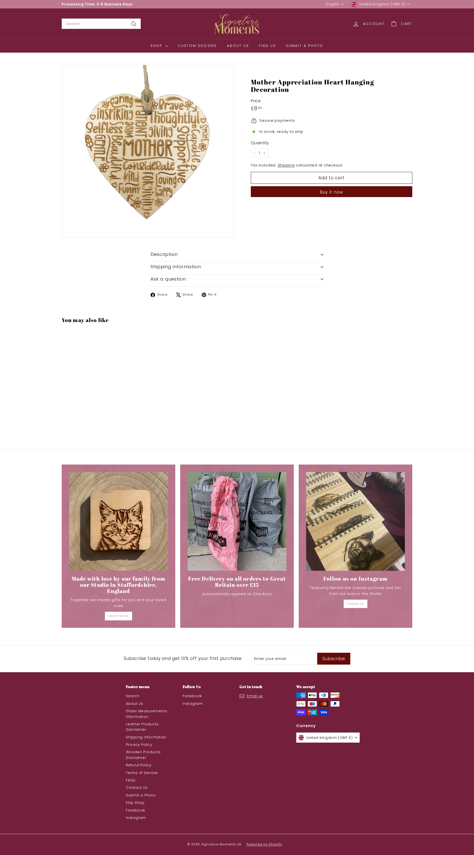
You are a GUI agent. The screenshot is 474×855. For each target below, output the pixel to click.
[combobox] (101, 24)
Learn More (118, 615)
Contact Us (137, 787)
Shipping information (176, 267)
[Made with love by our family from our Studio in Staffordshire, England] (118, 521)
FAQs (131, 780)
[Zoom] (148, 151)
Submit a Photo (304, 45)
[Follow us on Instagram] (355, 521)
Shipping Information (146, 737)
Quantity (260, 143)
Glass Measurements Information (146, 714)
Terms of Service (142, 772)
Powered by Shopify (264, 844)
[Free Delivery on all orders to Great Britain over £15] (237, 521)
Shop (157, 45)
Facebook (135, 810)
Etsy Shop (135, 802)
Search (132, 695)
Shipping (286, 165)
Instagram (136, 817)
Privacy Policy (139, 744)
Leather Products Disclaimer (142, 727)
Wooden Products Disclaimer (143, 755)
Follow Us (355, 603)
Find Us (267, 45)
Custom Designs (197, 45)
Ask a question (168, 279)
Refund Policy (139, 765)
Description (164, 254)
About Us (238, 45)
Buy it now (331, 192)
